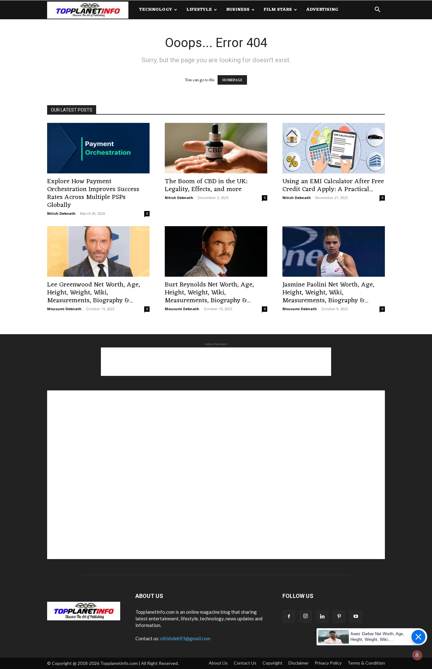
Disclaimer (298, 663)
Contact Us (245, 663)
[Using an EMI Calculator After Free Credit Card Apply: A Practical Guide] (333, 148)
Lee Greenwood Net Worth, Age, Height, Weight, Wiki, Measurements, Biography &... (93, 292)
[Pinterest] (339, 616)
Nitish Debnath (61, 213)
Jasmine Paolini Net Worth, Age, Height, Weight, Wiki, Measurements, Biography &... (328, 292)
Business (238, 10)
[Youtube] (355, 616)
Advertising (322, 10)
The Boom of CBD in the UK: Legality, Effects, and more (206, 185)
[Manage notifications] (417, 655)
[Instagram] (305, 616)
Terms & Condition (366, 663)
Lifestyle (199, 10)
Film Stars (278, 10)
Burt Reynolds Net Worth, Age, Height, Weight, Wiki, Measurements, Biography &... (209, 292)
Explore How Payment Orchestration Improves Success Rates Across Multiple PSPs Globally (93, 193)
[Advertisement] (216, 361)
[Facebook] (288, 616)
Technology (155, 10)
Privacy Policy (328, 663)
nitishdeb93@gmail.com (185, 638)
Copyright (272, 663)
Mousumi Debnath (64, 308)
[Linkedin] (322, 616)
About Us (218, 663)
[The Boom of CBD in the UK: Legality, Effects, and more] (216, 148)
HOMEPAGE (232, 80)
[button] (377, 10)
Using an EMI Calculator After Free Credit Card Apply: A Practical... (333, 185)
